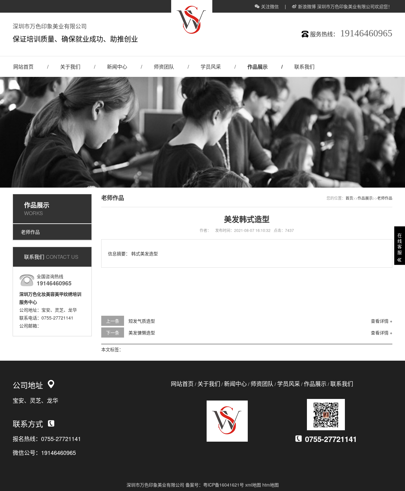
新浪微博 (307, 6)
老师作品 (30, 231)
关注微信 (270, 6)
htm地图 (270, 485)
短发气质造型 (141, 321)
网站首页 (23, 66)
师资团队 (164, 66)
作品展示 (257, 66)
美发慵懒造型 (141, 332)
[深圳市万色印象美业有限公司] (191, 39)
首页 (349, 198)
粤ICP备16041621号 (223, 485)
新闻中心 (117, 66)
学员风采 (211, 66)
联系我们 (304, 66)
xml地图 (253, 485)
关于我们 (70, 66)
